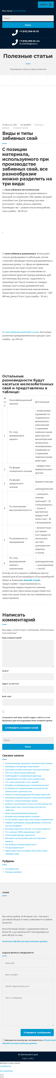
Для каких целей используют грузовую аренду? (27, 769)
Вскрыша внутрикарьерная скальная (22, 816)
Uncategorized (12, 868)
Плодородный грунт (14, 847)
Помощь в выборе (13, 872)
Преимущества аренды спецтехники (22, 766)
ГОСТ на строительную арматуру (20, 772)
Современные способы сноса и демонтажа (25, 779)
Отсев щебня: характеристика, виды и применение (29, 819)
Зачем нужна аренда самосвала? (20, 835)
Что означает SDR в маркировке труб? (23, 832)
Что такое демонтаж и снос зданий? (22, 782)
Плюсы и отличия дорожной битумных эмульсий (27, 794)
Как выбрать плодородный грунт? (21, 844)
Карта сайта (28, 1058)
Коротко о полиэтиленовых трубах (21, 800)
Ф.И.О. (5, 671)
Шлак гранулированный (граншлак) (21, 813)
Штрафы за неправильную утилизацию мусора (27, 785)
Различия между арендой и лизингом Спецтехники (28, 763)
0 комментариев (20, 127)
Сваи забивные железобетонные (21, 331)
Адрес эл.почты (10, 683)
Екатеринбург (19, 10)
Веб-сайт (6, 696)
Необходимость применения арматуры (23, 775)
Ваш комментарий (12, 637)
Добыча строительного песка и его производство (28, 804)
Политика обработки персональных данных (24, 941)
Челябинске (5, 1066)
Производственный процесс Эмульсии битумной (28, 797)
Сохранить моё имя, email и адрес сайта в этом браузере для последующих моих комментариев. (27, 719)
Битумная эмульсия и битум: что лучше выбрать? (28, 828)
